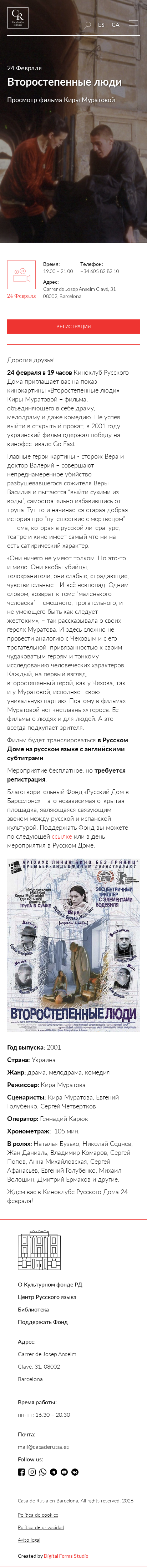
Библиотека (33, 1309)
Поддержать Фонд (43, 1321)
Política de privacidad (41, 1527)
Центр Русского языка (47, 1296)
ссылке (61, 836)
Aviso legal (29, 1540)
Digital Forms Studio (66, 1556)
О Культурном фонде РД (50, 1284)
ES (101, 24)
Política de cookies (38, 1515)
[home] (18, 21)
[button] (133, 22)
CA (116, 24)
